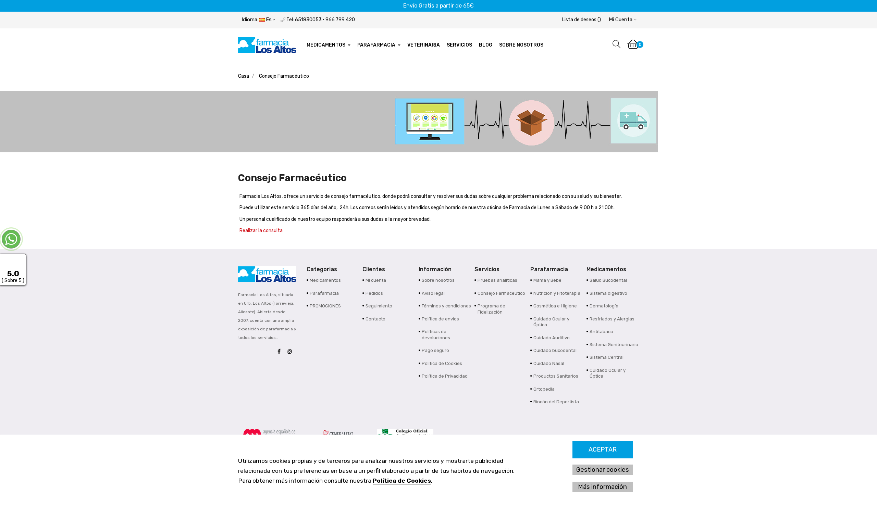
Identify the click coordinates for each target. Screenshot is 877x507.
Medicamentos (325, 280)
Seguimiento (379, 305)
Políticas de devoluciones (436, 334)
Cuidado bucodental (555, 350)
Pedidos (374, 293)
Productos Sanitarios (555, 376)
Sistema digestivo (608, 293)
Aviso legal (433, 293)
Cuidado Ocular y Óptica (551, 322)
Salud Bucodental (608, 280)
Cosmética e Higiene (555, 305)
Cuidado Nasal (548, 363)
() (581, 20)
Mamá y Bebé (547, 280)
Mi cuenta (376, 280)
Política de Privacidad (445, 376)
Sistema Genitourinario (614, 344)
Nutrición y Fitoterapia (556, 293)
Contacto (375, 318)
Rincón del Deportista (556, 401)
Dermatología (604, 305)
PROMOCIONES (325, 305)
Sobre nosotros (438, 280)
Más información (602, 487)
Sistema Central (606, 357)
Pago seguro (435, 350)
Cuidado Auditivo (551, 337)
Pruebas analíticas (497, 280)
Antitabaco (601, 331)
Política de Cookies (402, 480)
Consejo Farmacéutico (501, 293)
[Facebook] (280, 351)
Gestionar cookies (602, 469)
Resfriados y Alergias (612, 318)
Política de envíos (440, 318)
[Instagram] (291, 351)
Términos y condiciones (446, 305)
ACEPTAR (603, 449)
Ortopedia (544, 389)
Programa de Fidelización (491, 309)
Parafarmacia (324, 293)
